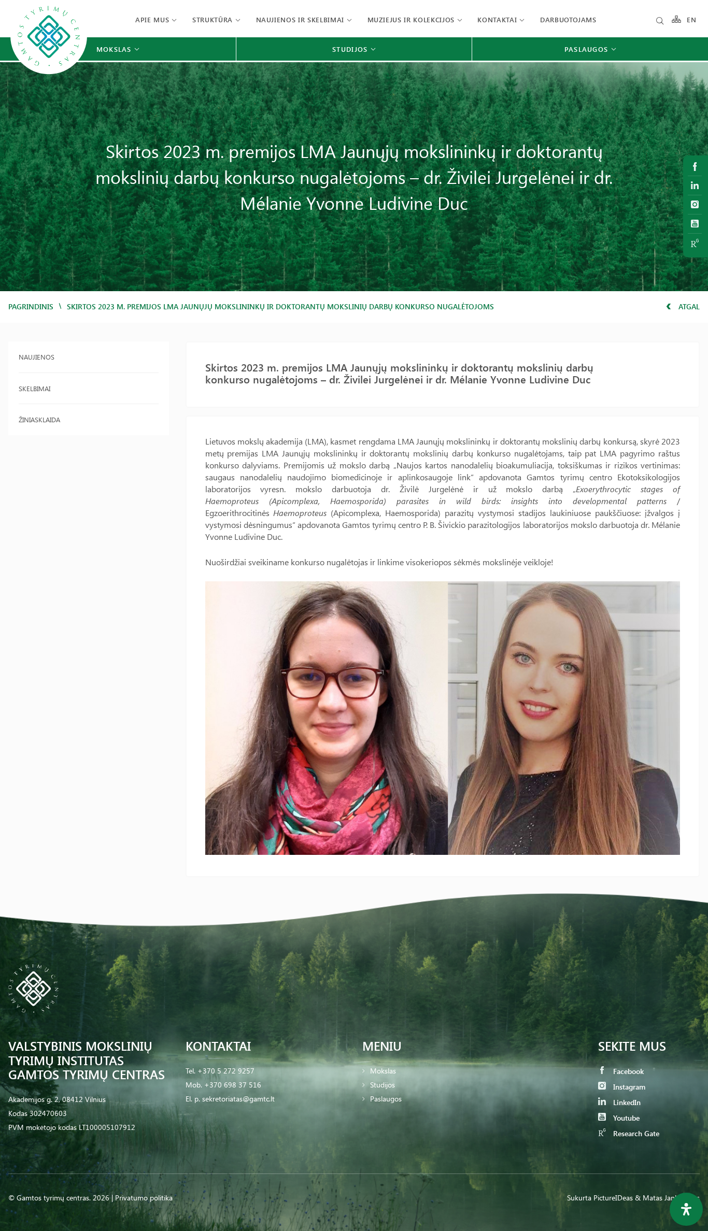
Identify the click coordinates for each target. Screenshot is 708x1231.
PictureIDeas (613, 1198)
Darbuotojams (568, 19)
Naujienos (36, 356)
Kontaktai (497, 19)
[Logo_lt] (48, 72)
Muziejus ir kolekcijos (411, 19)
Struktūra (212, 19)
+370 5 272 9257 (225, 1071)
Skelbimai (34, 388)
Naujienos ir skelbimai (300, 19)
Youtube (625, 1118)
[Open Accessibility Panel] (686, 1209)
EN (692, 19)
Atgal (688, 306)
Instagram (628, 1087)
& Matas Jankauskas (667, 1198)
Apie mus (152, 19)
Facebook (627, 1071)
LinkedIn (626, 1102)
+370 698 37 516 (232, 1085)
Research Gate (635, 1133)
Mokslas (383, 1071)
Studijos (382, 1085)
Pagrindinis (30, 306)
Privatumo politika (144, 1198)
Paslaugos (386, 1099)
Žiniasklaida (39, 419)
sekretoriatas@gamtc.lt (238, 1099)
